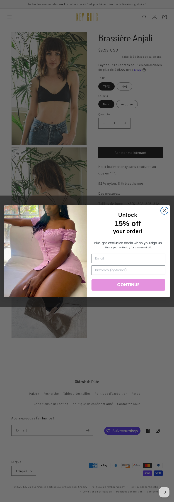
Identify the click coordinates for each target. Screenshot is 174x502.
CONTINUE (128, 285)
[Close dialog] (164, 210)
